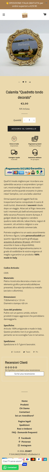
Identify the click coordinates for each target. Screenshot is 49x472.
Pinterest (26, 441)
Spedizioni (24, 425)
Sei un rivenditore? (24, 415)
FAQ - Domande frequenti (24, 432)
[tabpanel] (24, 47)
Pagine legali (24, 421)
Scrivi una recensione (24, 373)
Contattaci (24, 412)
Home (25, 401)
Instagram (25, 445)
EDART (28, 451)
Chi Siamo (24, 408)
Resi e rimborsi (24, 428)
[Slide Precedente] (19, 82)
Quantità (17, 120)
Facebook (26, 438)
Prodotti (24, 404)
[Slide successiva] (30, 82)
